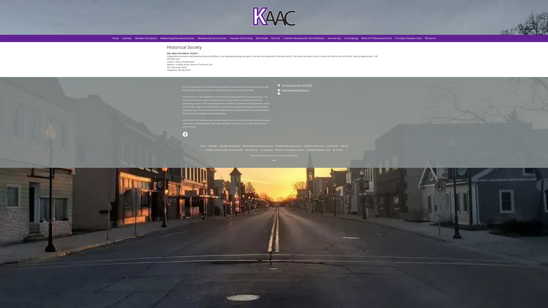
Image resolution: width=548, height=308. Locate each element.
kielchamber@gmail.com (295, 90)
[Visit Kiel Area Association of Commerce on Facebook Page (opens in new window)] (185, 134)
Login (274, 160)
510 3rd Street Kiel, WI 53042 (297, 85)
